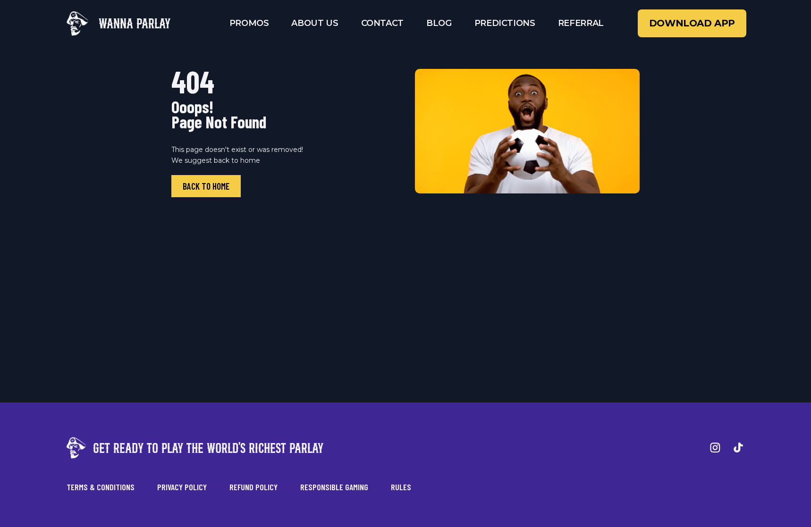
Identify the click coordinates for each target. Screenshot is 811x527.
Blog (439, 23)
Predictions (504, 23)
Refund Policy (253, 487)
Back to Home (206, 186)
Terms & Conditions (101, 487)
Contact (382, 23)
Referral (581, 23)
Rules (401, 487)
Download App (692, 23)
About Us (314, 23)
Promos (249, 23)
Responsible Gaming (334, 487)
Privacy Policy (182, 487)
